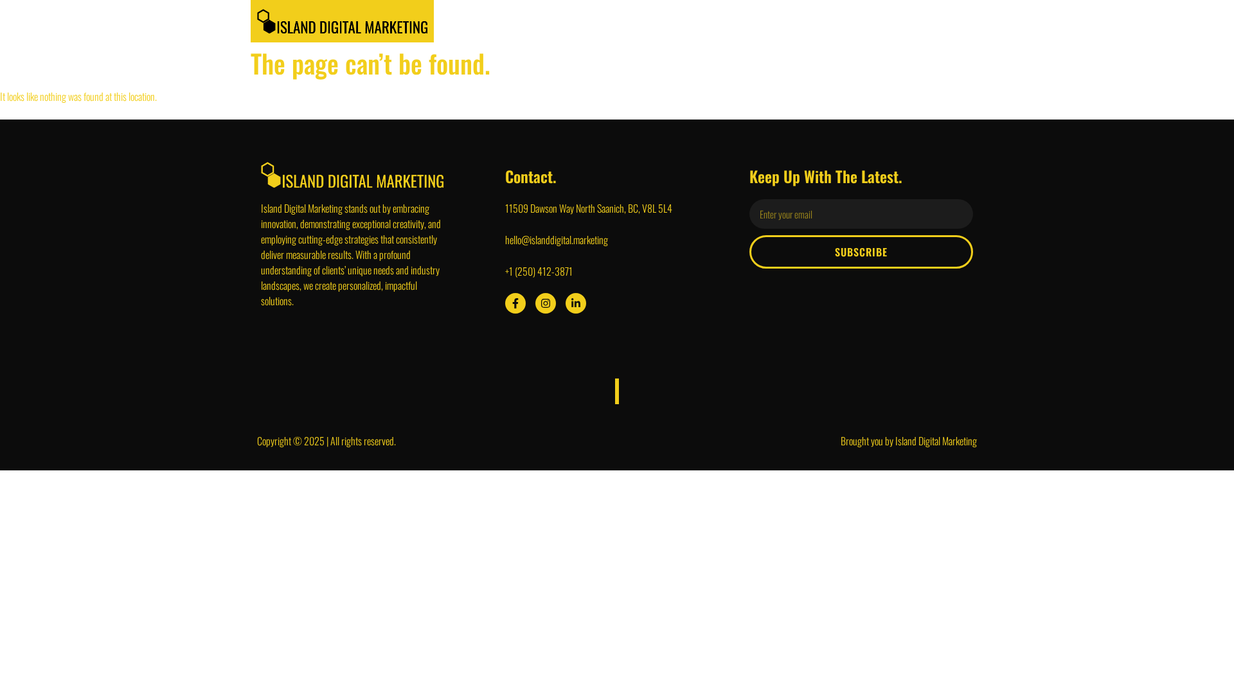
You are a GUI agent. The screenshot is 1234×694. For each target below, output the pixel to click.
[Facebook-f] (515, 303)
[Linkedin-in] (576, 303)
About (645, 21)
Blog (893, 21)
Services (702, 21)
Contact (945, 21)
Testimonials (833, 21)
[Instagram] (545, 303)
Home (595, 21)
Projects (763, 21)
